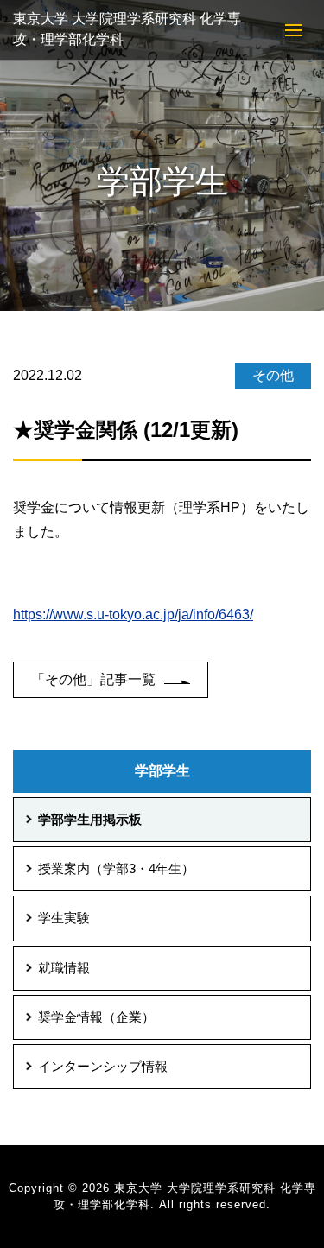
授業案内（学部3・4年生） (116, 869)
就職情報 (64, 968)
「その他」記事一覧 (93, 679)
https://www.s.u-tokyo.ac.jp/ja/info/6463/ (133, 614)
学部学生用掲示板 (90, 820)
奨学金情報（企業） (96, 1017)
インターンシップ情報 (103, 1067)
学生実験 (64, 918)
